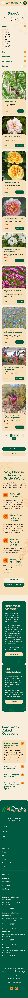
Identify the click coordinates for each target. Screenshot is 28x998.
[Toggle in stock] (23, 66)
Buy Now (20, 111)
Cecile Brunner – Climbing (12, 136)
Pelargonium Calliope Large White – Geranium (12, 250)
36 (22, 435)
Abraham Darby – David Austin (13, 219)
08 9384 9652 (11, 924)
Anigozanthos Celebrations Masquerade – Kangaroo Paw (13, 331)
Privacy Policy (14, 976)
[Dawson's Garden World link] (14, 809)
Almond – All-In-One (10, 101)
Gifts (4, 866)
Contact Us (6, 885)
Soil (3, 855)
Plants (4, 852)
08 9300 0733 (11, 940)
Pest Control (6, 863)
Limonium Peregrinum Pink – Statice (13, 291)
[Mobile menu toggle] (3, 2)
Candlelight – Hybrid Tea (11, 183)
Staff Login (6, 889)
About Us (5, 874)
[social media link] (11, 988)
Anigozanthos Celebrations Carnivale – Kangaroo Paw (12, 417)
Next (14, 438)
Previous (6, 435)
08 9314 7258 (11, 956)
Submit (4, 840)
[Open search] (21, 3)
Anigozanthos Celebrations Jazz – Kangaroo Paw (14, 368)
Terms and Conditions (14, 978)
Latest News (6, 882)
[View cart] (25, 3)
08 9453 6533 (11, 908)
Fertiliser (5, 859)
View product (19, 145)
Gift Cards (5, 878)
